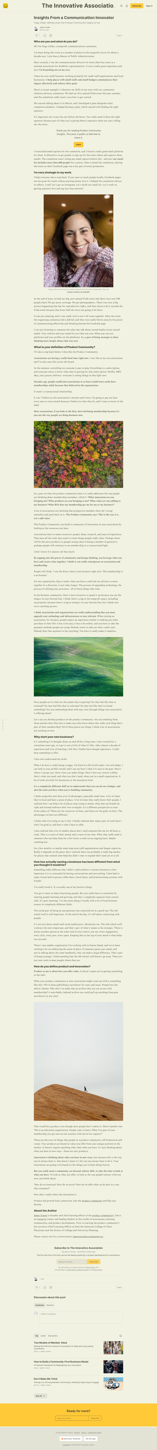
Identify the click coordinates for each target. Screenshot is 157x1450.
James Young (45, 27)
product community (92, 1201)
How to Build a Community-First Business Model (61, 1361)
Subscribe (136, 6)
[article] (78, 1348)
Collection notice (94, 1432)
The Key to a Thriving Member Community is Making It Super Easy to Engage (66, 1382)
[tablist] (44, 1305)
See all (39, 1396)
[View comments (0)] (44, 35)
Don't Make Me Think (45, 1378)
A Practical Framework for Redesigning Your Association (57, 1365)
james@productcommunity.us (88, 1236)
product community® (103, 1215)
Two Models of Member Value (50, 1342)
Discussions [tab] (52, 1336)
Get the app (91, 1439)
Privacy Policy (97, 1270)
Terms (83, 1432)
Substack (66, 1445)
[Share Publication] (126, 5)
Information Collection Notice (78, 1270)
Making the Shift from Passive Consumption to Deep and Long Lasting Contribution (63, 1347)
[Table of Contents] (2, 725)
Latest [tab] (43, 1336)
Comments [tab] (39, 1305)
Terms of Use (90, 1267)
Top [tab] (36, 1336)
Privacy (77, 1432)
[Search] (121, 5)
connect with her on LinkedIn (78, 292)
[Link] (30, 41)
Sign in (149, 6)
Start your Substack (72, 1439)
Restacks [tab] (50, 1305)
